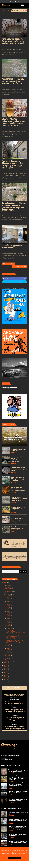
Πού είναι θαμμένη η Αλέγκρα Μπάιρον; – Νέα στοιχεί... (14, 638)
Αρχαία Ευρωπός (14, 715)
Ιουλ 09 (9, 627)
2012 (5, 678)
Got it (19, 858)
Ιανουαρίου (8, 661)
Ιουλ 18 (9, 614)
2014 (5, 675)
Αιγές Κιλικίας (15, 724)
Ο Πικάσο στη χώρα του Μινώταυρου (12, 246)
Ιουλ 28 (9, 600)
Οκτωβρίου (8, 590)
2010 (5, 681)
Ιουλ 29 (9, 598)
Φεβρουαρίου (9, 659)
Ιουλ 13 (9, 621)
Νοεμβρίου (8, 588)
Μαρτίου (7, 658)
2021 (5, 665)
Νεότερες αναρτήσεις (8, 263)
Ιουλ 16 (9, 617)
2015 (5, 674)
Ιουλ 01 (9, 652)
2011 (5, 679)
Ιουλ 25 (9, 604)
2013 (5, 676)
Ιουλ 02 (9, 651)
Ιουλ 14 (9, 620)
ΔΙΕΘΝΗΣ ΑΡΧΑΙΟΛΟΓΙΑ (14, 699)
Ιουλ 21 (9, 610)
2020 (5, 666)
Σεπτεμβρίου (8, 591)
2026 (5, 582)
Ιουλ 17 (9, 615)
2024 (6, 585)
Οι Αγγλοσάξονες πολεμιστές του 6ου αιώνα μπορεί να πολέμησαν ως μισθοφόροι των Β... (13, 122)
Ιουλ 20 (9, 611)
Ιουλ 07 (9, 644)
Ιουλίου (8, 594)
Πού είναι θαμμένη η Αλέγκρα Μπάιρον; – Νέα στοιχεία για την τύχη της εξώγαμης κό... (13, 164)
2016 (5, 672)
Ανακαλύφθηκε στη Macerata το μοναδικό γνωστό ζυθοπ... (14, 640)
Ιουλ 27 (9, 601)
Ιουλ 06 (9, 645)
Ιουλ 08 (10, 628)
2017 (5, 671)
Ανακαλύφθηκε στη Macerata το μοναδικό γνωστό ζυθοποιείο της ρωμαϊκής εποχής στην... (14, 206)
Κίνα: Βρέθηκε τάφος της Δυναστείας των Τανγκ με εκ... (16, 630)
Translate (13, 389)
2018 (5, 669)
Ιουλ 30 (9, 597)
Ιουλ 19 (9, 613)
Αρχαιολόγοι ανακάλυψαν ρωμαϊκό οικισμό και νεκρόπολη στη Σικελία (13, 81)
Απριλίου (8, 657)
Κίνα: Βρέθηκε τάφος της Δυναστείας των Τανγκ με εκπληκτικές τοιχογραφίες (14, 41)
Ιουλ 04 (9, 648)
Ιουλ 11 (9, 624)
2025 (5, 584)
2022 (5, 664)
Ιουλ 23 (9, 607)
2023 (5, 662)
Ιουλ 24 (9, 605)
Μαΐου (7, 655)
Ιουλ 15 (9, 618)
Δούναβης (15, 707)
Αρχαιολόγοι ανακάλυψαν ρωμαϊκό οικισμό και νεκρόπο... (15, 633)
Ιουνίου (7, 654)
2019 (5, 668)
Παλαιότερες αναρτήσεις (19, 266)
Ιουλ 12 (9, 622)
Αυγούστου (8, 592)
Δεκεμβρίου (8, 587)
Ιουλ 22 (9, 608)
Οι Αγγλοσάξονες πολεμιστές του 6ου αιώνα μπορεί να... (16, 635)
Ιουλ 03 (9, 649)
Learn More (12, 858)
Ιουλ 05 (9, 647)
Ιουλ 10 (9, 625)
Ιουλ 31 (9, 596)
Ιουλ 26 (9, 603)
